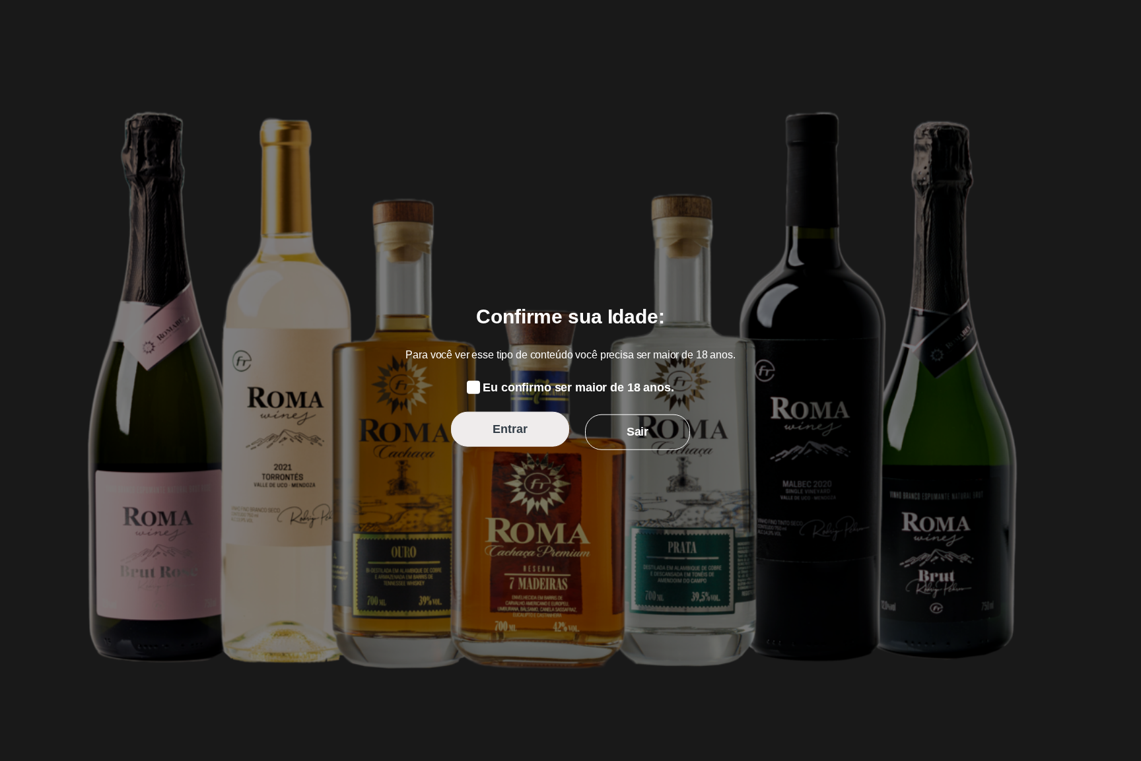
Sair (637, 431)
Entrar (510, 429)
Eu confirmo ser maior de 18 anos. (578, 387)
